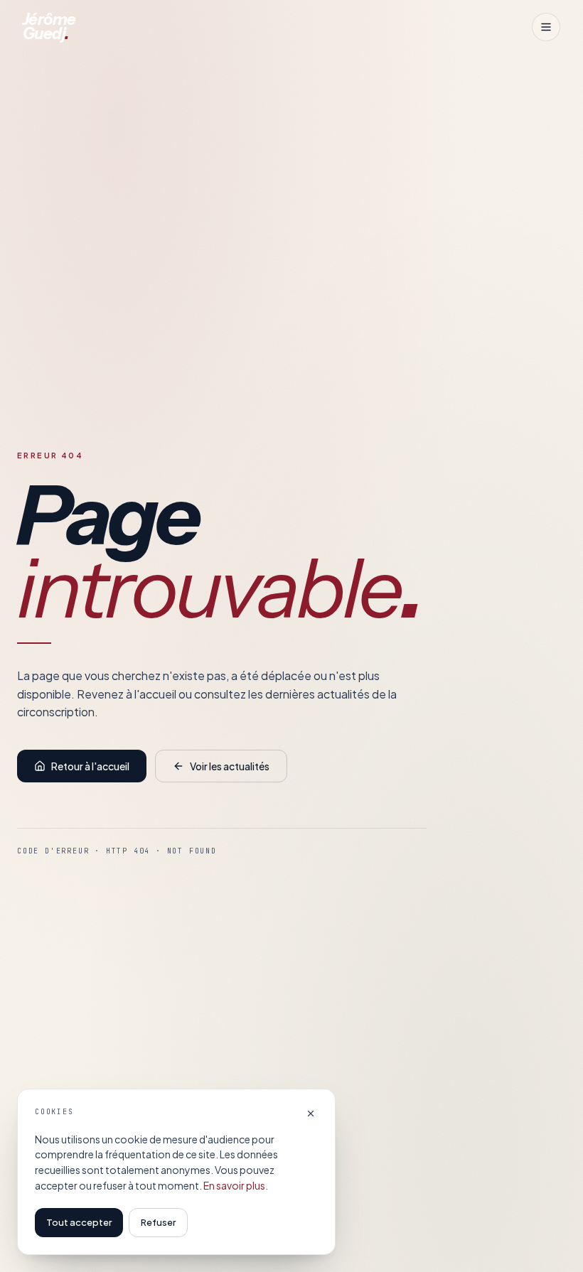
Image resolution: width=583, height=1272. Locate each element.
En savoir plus (234, 1185)
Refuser (158, 1222)
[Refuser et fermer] (311, 1113)
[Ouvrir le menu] (546, 27)
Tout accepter (79, 1222)
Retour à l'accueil (90, 766)
